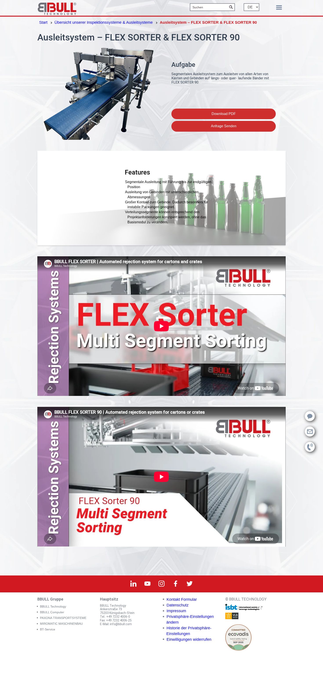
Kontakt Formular (182, 599)
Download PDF (224, 114)
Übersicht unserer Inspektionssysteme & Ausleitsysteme (103, 22)
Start (43, 22)
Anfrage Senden (223, 126)
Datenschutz (178, 605)
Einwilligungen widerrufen (189, 639)
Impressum (176, 611)
